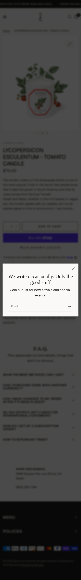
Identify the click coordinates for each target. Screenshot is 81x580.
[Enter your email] (69, 306)
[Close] (73, 269)
